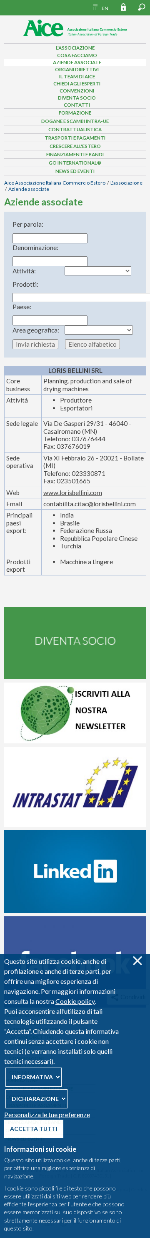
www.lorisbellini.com (72, 492)
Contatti (77, 105)
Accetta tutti (34, 1128)
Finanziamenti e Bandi (75, 154)
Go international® (75, 162)
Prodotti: (25, 284)
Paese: (21, 306)
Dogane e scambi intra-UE (75, 121)
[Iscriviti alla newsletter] (75, 741)
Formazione (75, 112)
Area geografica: (35, 330)
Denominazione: (35, 247)
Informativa (32, 1076)
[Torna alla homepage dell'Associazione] (75, 38)
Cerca (142, 7)
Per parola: (27, 224)
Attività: (24, 271)
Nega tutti (137, 960)
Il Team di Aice (77, 76)
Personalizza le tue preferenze (47, 1114)
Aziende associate (77, 62)
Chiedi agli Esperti (76, 83)
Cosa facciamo (77, 55)
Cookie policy (75, 1001)
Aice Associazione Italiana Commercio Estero (54, 183)
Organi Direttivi (77, 69)
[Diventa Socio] (75, 677)
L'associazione (75, 47)
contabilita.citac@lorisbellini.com (89, 504)
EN (105, 8)
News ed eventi (75, 171)
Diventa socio (77, 97)
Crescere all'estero (75, 146)
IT (95, 8)
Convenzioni (77, 90)
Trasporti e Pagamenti (75, 137)
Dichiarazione (35, 1098)
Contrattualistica (75, 129)
